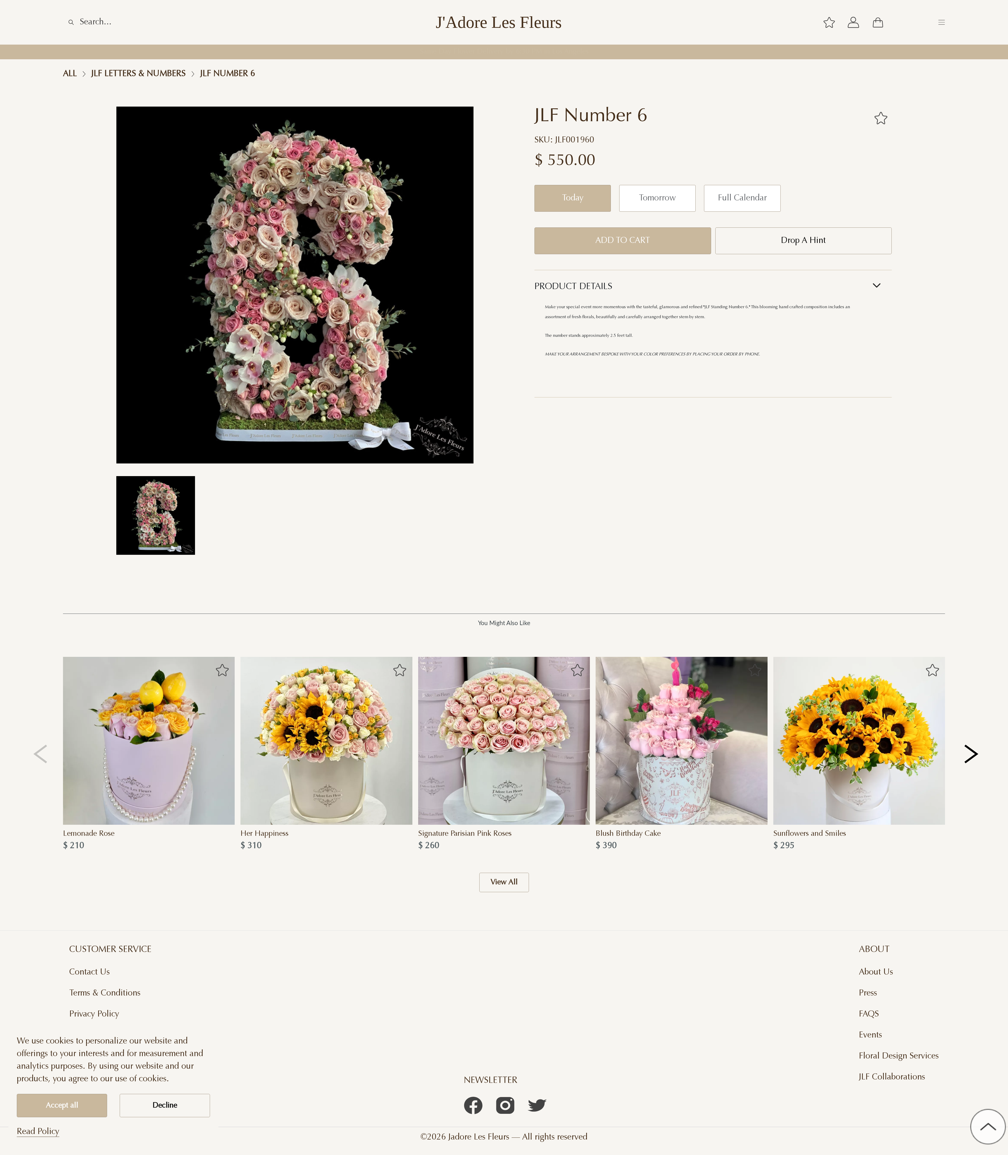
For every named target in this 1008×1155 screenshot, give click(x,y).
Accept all (62, 1105)
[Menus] (941, 22)
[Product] (149, 741)
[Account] (853, 22)
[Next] (972, 754)
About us (876, 972)
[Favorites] (881, 118)
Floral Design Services (899, 1056)
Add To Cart (622, 241)
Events (870, 1035)
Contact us (89, 972)
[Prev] (40, 754)
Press (868, 993)
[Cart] (878, 22)
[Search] (71, 22)
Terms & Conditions (104, 993)
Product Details (573, 287)
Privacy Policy (94, 1014)
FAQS (869, 1014)
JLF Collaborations (892, 1077)
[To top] (988, 1127)
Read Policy (38, 1132)
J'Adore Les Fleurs (499, 22)
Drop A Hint (803, 241)
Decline (165, 1105)
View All (504, 882)
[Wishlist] (829, 22)
